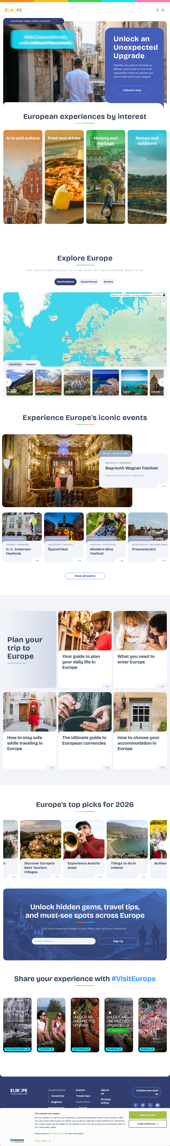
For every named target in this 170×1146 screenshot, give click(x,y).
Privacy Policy (57, 1133)
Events (108, 281)
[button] (22, 177)
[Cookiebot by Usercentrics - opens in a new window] (17, 1141)
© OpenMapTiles (136, 295)
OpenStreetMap (156, 295)
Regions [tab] (31, 364)
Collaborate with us (147, 1092)
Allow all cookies (148, 1115)
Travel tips (83, 1096)
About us (105, 1091)
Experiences (89, 281)
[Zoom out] (163, 305)
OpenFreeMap (124, 295)
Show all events (85, 575)
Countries (57, 1096)
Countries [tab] (15, 364)
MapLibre (114, 295)
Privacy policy (106, 1101)
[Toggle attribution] (163, 295)
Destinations (65, 281)
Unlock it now (132, 90)
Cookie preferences (146, 1123)
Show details (41, 1141)
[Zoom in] (163, 301)
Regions (56, 1102)
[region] (85, 345)
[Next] (162, 382)
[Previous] (7, 382)
